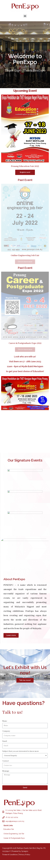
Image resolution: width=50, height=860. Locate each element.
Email (4, 741)
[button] (25, 16)
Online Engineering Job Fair (25, 255)
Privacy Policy (24, 854)
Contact (5, 761)
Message (5, 771)
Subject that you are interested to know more (20, 751)
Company (6, 731)
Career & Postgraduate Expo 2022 (25, 343)
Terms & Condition (10, 854)
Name (4, 721)
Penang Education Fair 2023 (25, 166)
